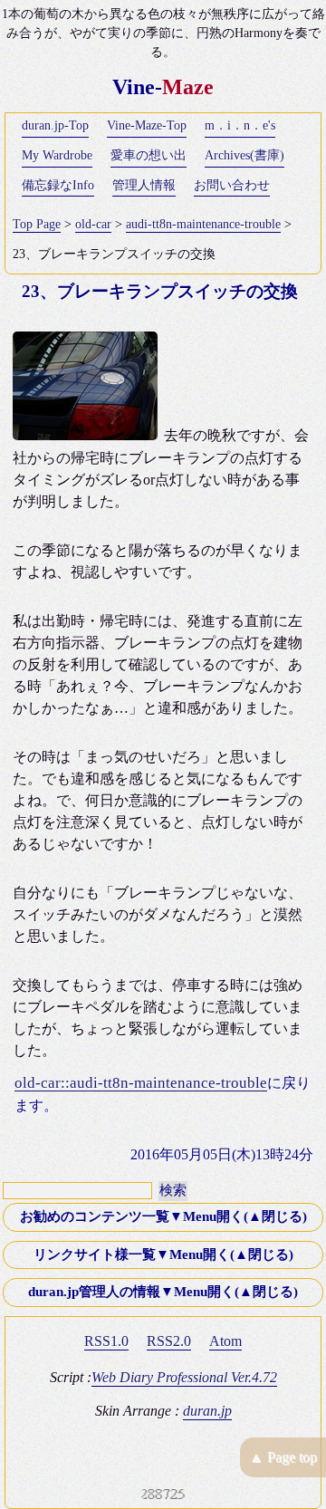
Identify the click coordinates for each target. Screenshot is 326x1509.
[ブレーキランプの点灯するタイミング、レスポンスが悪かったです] (88, 435)
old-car (93, 224)
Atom (225, 1341)
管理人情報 (144, 185)
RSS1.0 (106, 1341)
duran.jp (207, 1410)
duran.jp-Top (55, 125)
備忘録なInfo (58, 185)
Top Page (37, 224)
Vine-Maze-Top (147, 125)
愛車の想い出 (148, 155)
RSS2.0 (169, 1341)
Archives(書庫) (244, 155)
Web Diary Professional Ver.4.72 (184, 1377)
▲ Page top (283, 1457)
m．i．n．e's (240, 125)
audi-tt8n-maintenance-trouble (203, 224)
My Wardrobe (57, 155)
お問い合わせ (232, 185)
